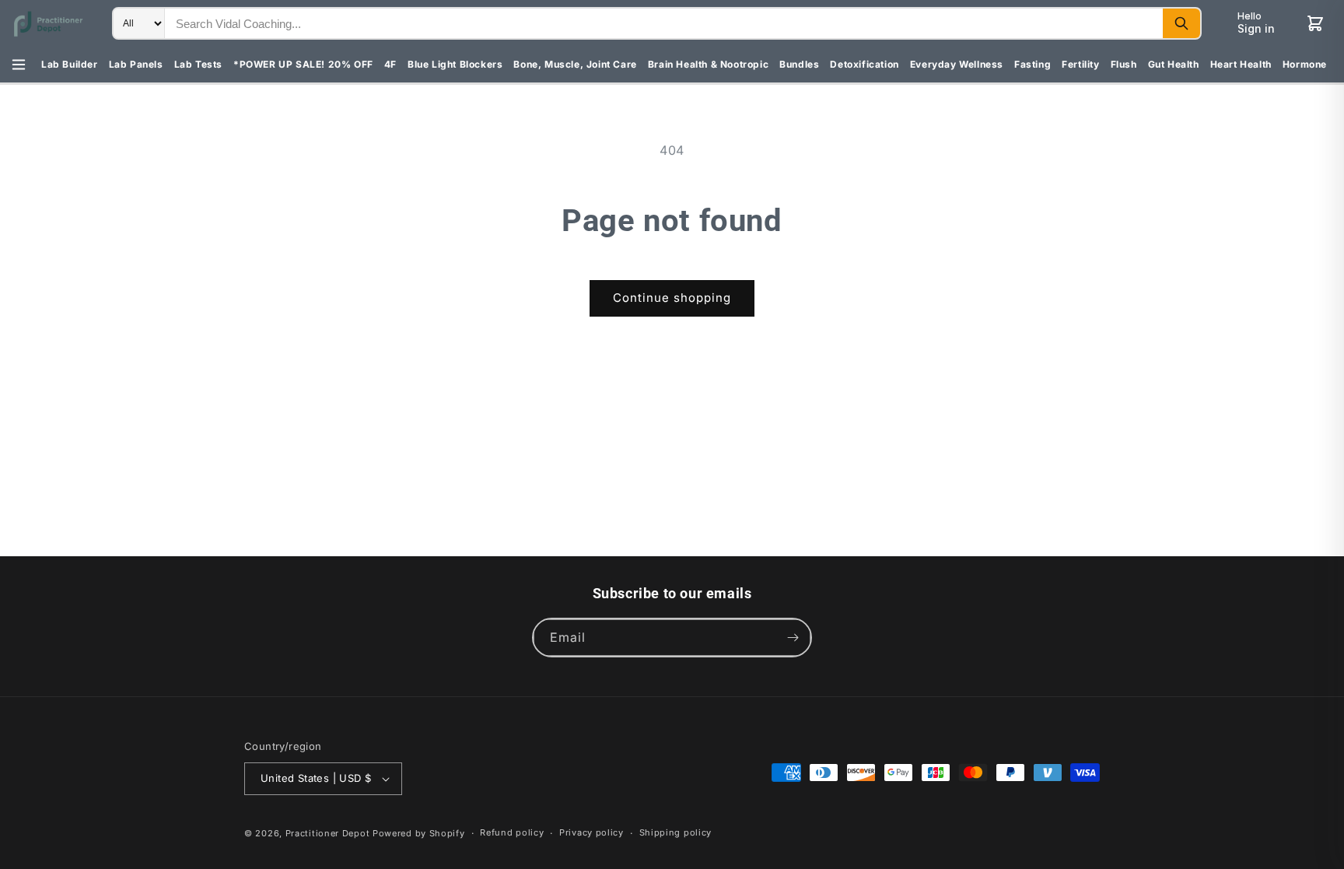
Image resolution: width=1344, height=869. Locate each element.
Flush (1124, 64)
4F (390, 64)
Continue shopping (672, 297)
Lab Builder (69, 64)
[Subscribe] (792, 637)
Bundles (799, 64)
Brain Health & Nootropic (708, 64)
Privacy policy (591, 832)
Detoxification (864, 64)
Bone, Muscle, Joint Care (574, 64)
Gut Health (1173, 64)
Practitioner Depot (327, 833)
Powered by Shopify (419, 833)
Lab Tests (198, 64)
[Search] (1181, 23)
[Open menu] (19, 64)
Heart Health (1241, 64)
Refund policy (512, 832)
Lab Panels (136, 64)
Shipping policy (675, 832)
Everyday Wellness (956, 64)
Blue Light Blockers (455, 64)
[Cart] (1315, 23)
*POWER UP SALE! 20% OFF (303, 64)
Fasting (1032, 64)
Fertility (1080, 64)
